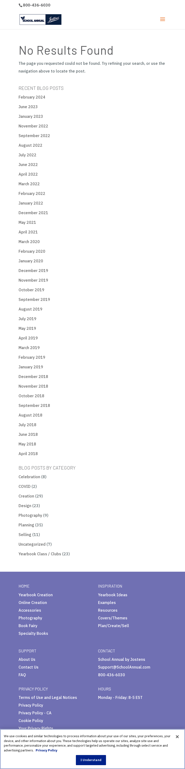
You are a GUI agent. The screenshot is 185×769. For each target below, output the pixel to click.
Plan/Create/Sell (113, 625)
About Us (27, 659)
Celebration (29, 476)
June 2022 (28, 164)
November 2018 (33, 386)
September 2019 (34, 299)
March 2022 (29, 183)
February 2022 (32, 193)
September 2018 (34, 405)
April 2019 (28, 338)
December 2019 (33, 270)
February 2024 (32, 97)
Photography (30, 515)
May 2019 (27, 328)
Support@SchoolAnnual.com (124, 667)
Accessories (30, 610)
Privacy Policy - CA (35, 712)
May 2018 (27, 444)
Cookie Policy (31, 720)
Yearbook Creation (36, 594)
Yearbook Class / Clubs (40, 553)
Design (25, 505)
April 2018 (28, 453)
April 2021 (28, 232)
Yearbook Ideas (112, 594)
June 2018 (28, 434)
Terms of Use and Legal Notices (48, 697)
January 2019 (31, 367)
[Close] (177, 736)
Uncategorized (32, 544)
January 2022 (31, 203)
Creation (26, 496)
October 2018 (31, 395)
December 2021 (33, 212)
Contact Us (29, 667)
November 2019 (33, 280)
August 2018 (30, 415)
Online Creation (33, 602)
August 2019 (30, 309)
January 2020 (31, 261)
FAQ (22, 674)
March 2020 (29, 241)
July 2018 (27, 424)
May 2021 (27, 222)
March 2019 (29, 347)
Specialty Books (33, 633)
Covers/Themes (112, 618)
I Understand (90, 760)
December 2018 (33, 376)
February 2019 (32, 357)
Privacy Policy (31, 705)
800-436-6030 (36, 5)
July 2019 (27, 318)
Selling (25, 534)
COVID (25, 486)
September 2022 (34, 135)
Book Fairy (28, 625)
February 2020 (32, 251)
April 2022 (28, 174)
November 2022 (33, 126)
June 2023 (28, 106)
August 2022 (30, 145)
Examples (107, 602)
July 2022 (27, 154)
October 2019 (31, 289)
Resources (108, 610)
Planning (26, 525)
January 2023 (31, 116)
